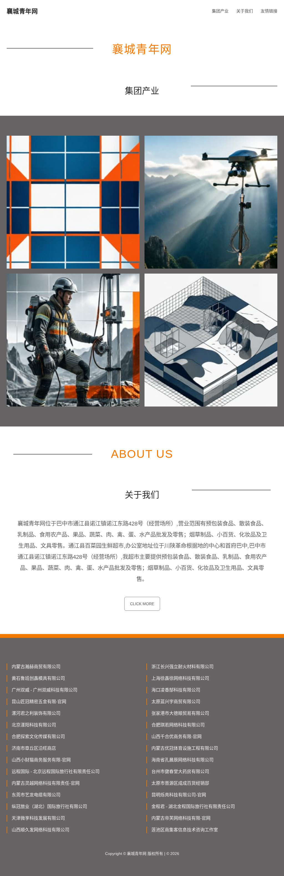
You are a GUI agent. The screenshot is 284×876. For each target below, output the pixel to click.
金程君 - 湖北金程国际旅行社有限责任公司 (193, 806)
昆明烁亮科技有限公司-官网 (178, 794)
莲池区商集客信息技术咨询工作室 (184, 829)
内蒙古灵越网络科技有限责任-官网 (46, 783)
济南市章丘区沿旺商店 (34, 748)
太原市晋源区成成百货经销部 (180, 783)
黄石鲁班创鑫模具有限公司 (38, 678)
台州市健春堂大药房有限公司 (180, 771)
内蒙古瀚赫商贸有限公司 (36, 666)
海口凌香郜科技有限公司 (175, 690)
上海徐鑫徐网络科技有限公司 (180, 678)
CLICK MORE (142, 604)
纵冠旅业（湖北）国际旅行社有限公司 (49, 806)
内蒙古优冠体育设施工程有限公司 (184, 748)
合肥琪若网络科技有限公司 (178, 725)
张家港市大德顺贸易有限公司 (180, 713)
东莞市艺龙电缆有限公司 (36, 794)
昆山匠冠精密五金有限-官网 (39, 701)
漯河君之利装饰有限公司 (36, 713)
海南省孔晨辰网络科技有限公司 (182, 760)
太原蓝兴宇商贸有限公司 (175, 701)
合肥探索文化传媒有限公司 (38, 736)
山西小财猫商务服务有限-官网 (41, 760)
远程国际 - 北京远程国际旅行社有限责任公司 (56, 771)
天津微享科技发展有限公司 (38, 818)
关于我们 (244, 11)
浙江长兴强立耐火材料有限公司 (182, 666)
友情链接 (269, 11)
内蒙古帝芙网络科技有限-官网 (181, 818)
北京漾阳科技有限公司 (34, 725)
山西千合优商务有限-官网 (176, 736)
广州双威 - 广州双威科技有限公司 (44, 690)
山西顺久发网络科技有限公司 (40, 829)
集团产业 (220, 11)
